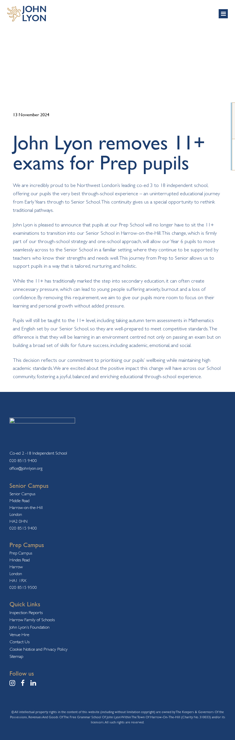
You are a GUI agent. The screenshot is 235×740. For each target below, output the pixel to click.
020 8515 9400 (23, 460)
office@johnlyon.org (25, 468)
